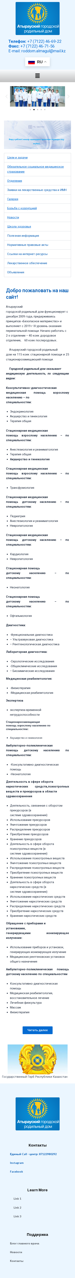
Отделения (14, 181)
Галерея (12, 199)
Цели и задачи (17, 157)
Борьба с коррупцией (22, 208)
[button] (37, 76)
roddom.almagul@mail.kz (43, 51)
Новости (13, 217)
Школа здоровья (19, 226)
